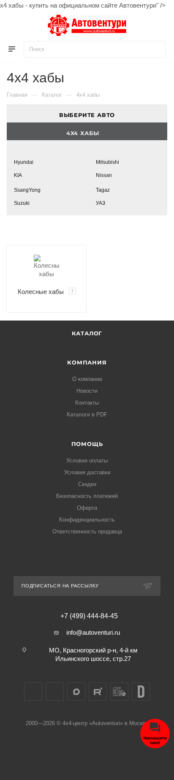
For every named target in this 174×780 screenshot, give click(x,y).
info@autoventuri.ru (93, 632)
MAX (76, 691)
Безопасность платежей (87, 496)
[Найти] (155, 49)
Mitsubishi (107, 162)
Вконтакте (33, 691)
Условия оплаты (87, 460)
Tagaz (103, 190)
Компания (86, 362)
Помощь (87, 443)
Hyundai (23, 162)
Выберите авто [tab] (87, 114)
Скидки (87, 484)
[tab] (87, 131)
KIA (18, 175)
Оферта (87, 508)
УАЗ (100, 203)
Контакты (87, 403)
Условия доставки (87, 472)
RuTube (98, 691)
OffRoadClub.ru (119, 691)
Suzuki (22, 203)
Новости (87, 391)
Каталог (87, 333)
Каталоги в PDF (87, 414)
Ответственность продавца (87, 531)
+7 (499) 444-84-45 (89, 616)
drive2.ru (141, 691)
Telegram (55, 691)
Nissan (104, 175)
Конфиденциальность (87, 519)
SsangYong (27, 190)
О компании (87, 379)
